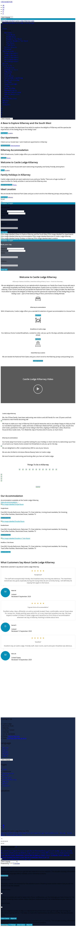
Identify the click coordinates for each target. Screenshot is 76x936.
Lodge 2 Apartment (11, 55)
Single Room (10, 35)
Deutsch (5, 748)
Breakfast (7, 49)
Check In (4, 211)
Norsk (13, 855)
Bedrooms (8, 33)
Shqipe (27, 857)
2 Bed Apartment (15, 145)
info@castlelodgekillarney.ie (16, 738)
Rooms (9, 158)
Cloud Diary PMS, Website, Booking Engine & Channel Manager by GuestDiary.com (29, 833)
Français (5, 754)
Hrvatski (57, 853)
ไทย (30, 855)
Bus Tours (8, 82)
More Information (6, 518)
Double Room (11, 37)
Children (4, 224)
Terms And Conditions (14, 835)
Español (5, 752)
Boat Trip (7, 74)
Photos (5, 103)
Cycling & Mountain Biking (13, 78)
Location (10, 133)
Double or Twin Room (14, 39)
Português (54, 855)
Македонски (5, 853)
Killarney (6, 101)
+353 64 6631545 (6, 2)
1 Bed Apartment (5, 145)
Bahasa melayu (15, 853)
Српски (21, 857)
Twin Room (10, 43)
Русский (3, 857)
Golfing (6, 86)
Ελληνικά (38, 851)
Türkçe (26, 855)
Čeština (43, 853)
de (3, 5)
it (3, 14)
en (3, 7)
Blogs (6, 96)
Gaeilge (57, 851)
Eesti (43, 851)
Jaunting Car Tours (11, 70)
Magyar (51, 853)
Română (10, 857)
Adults (3, 215)
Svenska (16, 857)
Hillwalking (8, 72)
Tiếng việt (66, 855)
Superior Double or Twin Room (17, 41)
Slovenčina (42, 857)
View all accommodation (9, 502)
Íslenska (7, 855)
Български (29, 853)
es (3, 9)
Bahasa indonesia (66, 853)
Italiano (5, 756)
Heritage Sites (9, 68)
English (5, 750)
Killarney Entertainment (12, 92)
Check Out (4, 213)
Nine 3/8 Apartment (11, 61)
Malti (23, 853)
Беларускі (36, 853)
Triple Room (10, 45)
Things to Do (7, 66)
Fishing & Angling (10, 90)
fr (3, 11)
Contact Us (6, 105)
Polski (60, 855)
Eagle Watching (9, 88)
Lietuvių (63, 851)
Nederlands (20, 855)
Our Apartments (8, 51)
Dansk (32, 851)
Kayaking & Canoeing (11, 80)
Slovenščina (34, 857)
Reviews (5, 64)
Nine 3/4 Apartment (11, 59)
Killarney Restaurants (11, 94)
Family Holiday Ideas (10, 98)
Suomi (52, 851)
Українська (36, 855)
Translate (16, 863)
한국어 (48, 855)
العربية (47, 851)
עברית (2, 855)
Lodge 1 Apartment (11, 53)
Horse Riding (8, 76)
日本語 (43, 855)
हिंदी (47, 853)
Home (5, 29)
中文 (47, 857)
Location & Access (10, 47)
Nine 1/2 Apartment (11, 57)
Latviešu (69, 851)
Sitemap (62, 833)
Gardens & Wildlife (10, 84)
